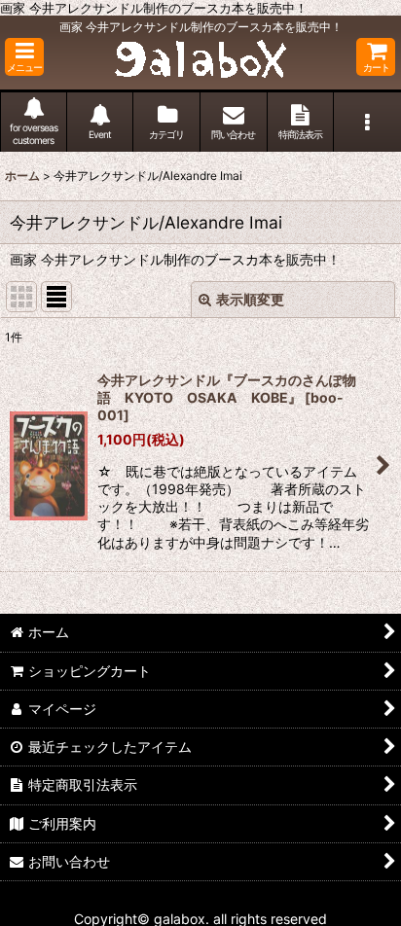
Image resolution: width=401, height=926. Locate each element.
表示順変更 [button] (250, 299)
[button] (24, 57)
